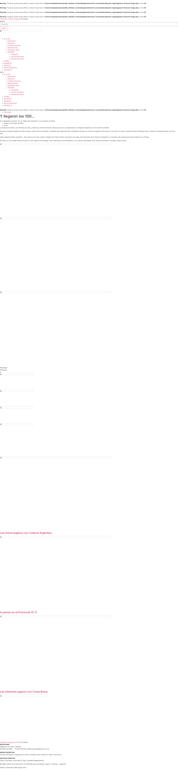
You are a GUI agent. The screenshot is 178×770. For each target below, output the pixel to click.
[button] (89, 72)
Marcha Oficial (12, 48)
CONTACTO (8, 70)
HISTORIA (10, 52)
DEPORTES (7, 63)
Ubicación (10, 43)
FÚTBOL (6, 61)
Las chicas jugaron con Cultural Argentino (26, 532)
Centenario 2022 (13, 50)
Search (2, 21)
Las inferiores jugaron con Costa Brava (24, 691)
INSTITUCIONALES (10, 68)
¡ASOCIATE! (11, 41)
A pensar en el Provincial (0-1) (18, 612)
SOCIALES (7, 65)
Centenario (7, 112)
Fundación (14, 54)
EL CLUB (7, 39)
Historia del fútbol (17, 57)
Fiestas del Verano (17, 59)
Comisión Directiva (14, 45)
